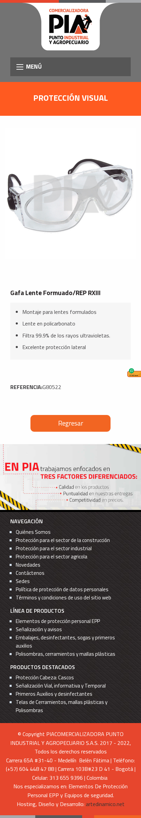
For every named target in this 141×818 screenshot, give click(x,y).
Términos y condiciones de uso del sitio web (63, 597)
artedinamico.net (105, 804)
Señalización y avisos (39, 629)
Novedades (28, 565)
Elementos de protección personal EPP (58, 621)
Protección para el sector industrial (54, 548)
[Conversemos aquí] (134, 372)
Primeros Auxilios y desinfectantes (54, 694)
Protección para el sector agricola (51, 556)
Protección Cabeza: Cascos (45, 677)
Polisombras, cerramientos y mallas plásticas (65, 654)
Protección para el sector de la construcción (63, 540)
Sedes (23, 581)
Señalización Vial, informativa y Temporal (61, 686)
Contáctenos (30, 573)
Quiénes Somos (33, 532)
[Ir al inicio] (70, 26)
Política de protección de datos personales (62, 589)
